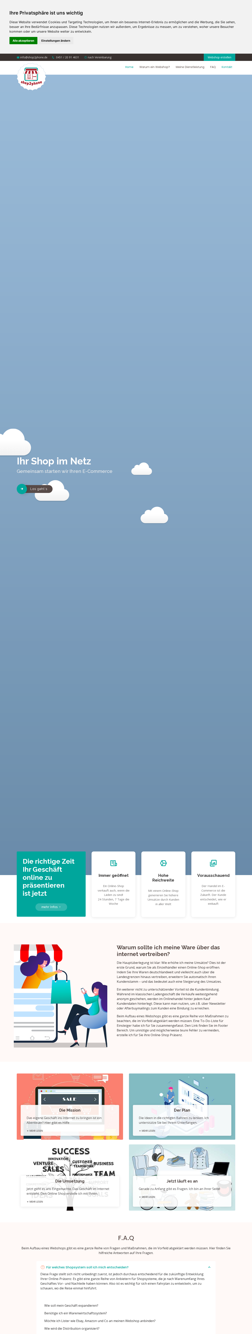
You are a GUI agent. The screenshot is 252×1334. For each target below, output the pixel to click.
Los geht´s (38, 489)
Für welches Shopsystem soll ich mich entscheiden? (87, 1267)
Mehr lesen (36, 1130)
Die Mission (70, 1110)
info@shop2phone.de (33, 57)
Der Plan (182, 1110)
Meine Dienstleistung (190, 67)
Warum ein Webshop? (154, 67)
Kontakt (227, 67)
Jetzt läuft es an (182, 1181)
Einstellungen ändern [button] (55, 40)
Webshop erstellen (219, 57)
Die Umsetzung (69, 1181)
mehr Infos (49, 907)
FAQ (213, 67)
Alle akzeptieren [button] (23, 40)
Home (129, 67)
